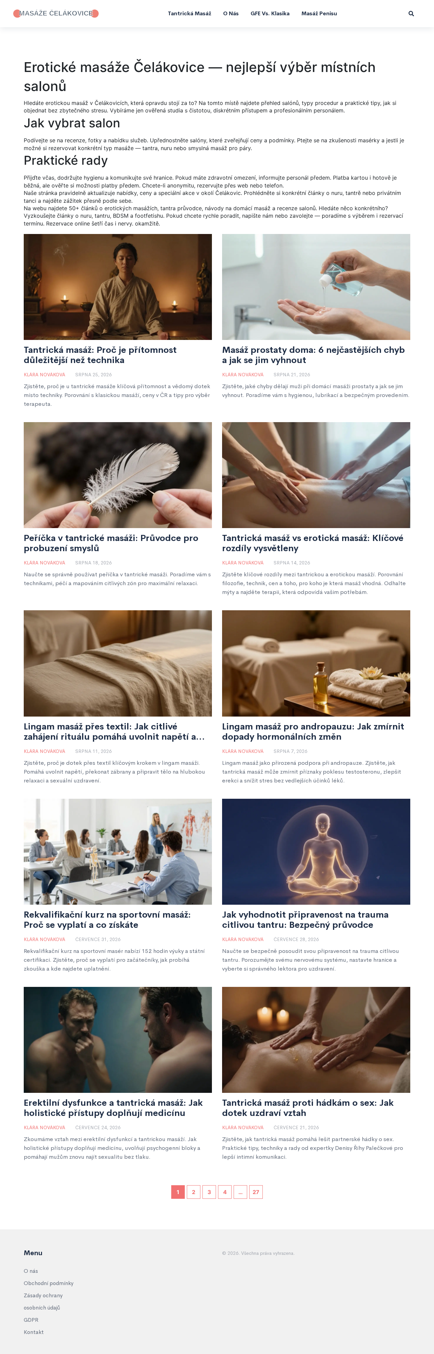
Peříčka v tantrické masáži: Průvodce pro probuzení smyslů (111, 543)
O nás (231, 13)
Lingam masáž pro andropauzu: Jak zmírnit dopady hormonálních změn (313, 732)
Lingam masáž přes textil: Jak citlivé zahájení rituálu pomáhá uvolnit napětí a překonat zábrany (110, 732)
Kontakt (34, 1332)
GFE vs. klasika (270, 13)
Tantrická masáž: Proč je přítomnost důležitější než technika (100, 355)
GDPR (31, 1319)
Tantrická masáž (189, 13)
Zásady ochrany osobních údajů (43, 1301)
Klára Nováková (44, 374)
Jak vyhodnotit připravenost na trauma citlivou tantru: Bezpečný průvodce (305, 920)
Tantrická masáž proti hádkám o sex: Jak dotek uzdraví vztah (308, 1108)
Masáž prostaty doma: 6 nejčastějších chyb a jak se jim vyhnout (313, 355)
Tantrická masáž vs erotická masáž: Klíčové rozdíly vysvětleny (312, 543)
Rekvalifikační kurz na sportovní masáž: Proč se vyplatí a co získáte (107, 920)
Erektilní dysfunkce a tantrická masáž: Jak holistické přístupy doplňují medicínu (113, 1108)
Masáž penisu (319, 13)
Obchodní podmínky (49, 1283)
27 (256, 1192)
